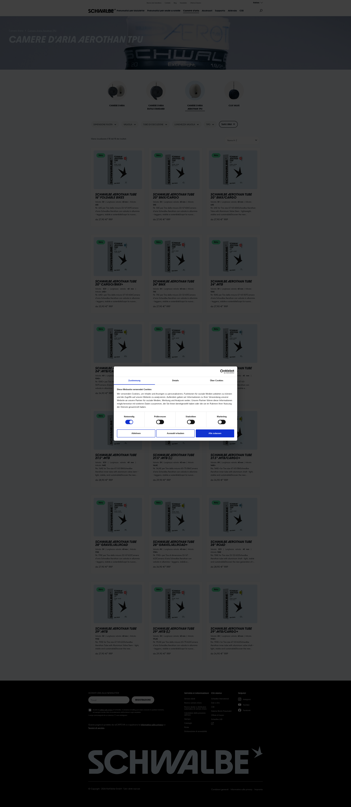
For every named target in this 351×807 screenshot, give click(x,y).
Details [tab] (175, 380)
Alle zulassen (215, 433)
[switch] (160, 422)
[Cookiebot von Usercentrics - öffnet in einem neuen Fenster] (222, 371)
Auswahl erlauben (175, 433)
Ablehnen (136, 433)
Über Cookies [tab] (216, 380)
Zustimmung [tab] (134, 380)
